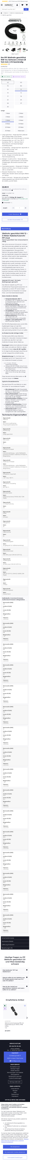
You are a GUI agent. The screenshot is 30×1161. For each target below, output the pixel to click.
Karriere (15, 1090)
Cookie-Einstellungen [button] (15, 1078)
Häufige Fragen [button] (15, 1068)
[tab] (15, 228)
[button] (15, 32)
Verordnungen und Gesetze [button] (15, 1072)
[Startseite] (1, 13)
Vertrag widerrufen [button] (15, 1082)
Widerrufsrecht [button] (15, 1070)
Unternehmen (15, 1088)
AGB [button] (15, 1092)
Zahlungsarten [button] (15, 1074)
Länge (3, 110)
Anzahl (5, 208)
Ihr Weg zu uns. (15, 1061)
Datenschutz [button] (15, 1094)
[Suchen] (26, 9)
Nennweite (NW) (6, 79)
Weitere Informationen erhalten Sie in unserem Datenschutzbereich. (14, 1140)
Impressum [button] (15, 1096)
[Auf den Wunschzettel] (25, 1005)
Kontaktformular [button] (15, 1067)
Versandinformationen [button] (15, 1076)
